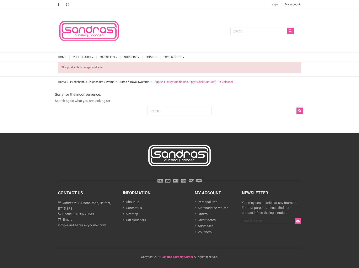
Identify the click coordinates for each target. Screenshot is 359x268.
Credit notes (207, 220)
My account (208, 192)
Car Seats (108, 57)
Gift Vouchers (136, 220)
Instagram (67, 4)
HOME (62, 57)
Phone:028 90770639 (77, 214)
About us (132, 202)
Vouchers (205, 232)
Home (150, 57)
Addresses (206, 226)
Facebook (58, 4)
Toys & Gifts (172, 57)
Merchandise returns (213, 208)
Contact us (134, 208)
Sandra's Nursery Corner (177, 257)
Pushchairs (82, 57)
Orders (203, 214)
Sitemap (132, 214)
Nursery (130, 57)
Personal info (207, 202)
